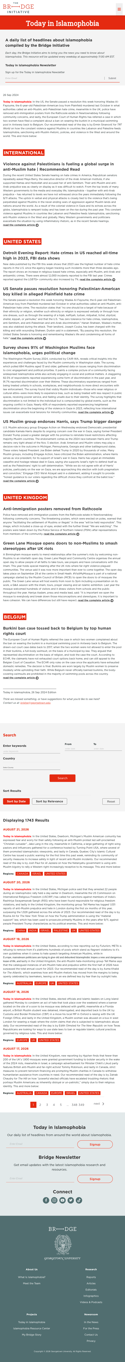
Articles (91, 1283)
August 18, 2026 (16, 991)
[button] (95, 1144)
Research (91, 1269)
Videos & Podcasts (91, 1302)
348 (74, 1104)
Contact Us (91, 1334)
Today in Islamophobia (31, 1322)
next (97, 1103)
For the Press (91, 1328)
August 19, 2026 (16, 939)
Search (63, 778)
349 (81, 1104)
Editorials (91, 1289)
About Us (32, 1269)
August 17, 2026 (16, 1048)
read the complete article (19, 224)
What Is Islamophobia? (31, 1277)
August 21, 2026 (16, 829)
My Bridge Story (31, 1334)
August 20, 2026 (16, 882)
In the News (91, 1322)
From (68, 744)
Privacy (91, 1341)
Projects (32, 1314)
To (94, 744)
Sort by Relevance (49, 801)
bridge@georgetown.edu (35, 702)
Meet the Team (31, 1283)
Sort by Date (16, 801)
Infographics (91, 1296)
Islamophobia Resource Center (31, 1328)
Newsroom (91, 1314)
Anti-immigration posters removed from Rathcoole (52, 509)
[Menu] (119, 9)
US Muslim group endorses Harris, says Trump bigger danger (62, 421)
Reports (91, 1277)
